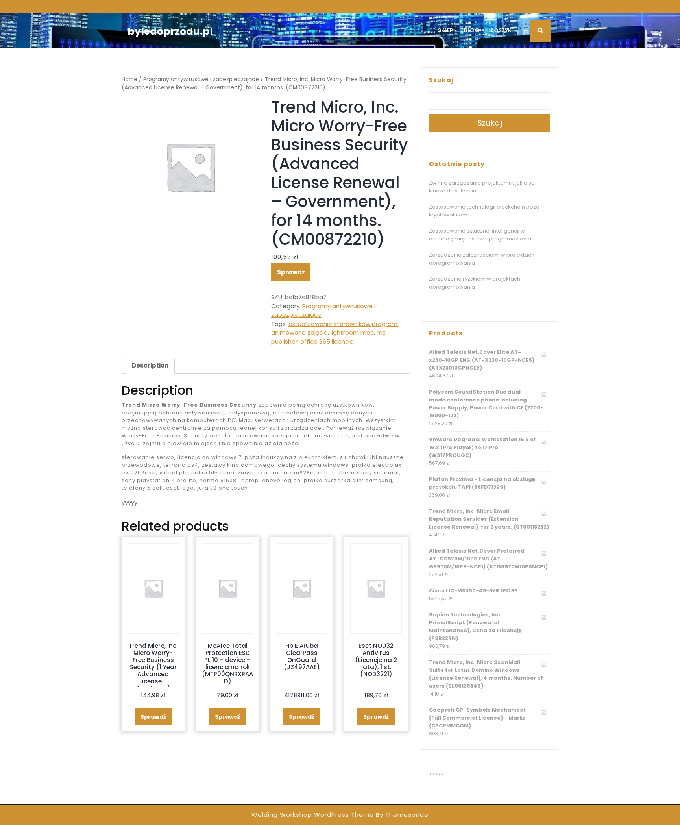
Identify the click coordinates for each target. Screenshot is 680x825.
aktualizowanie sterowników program (342, 324)
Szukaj (441, 80)
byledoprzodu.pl (170, 31)
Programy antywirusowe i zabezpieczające (201, 79)
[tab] (150, 366)
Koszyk (501, 30)
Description (150, 365)
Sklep (445, 30)
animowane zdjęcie (299, 332)
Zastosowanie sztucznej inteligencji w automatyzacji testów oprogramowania (480, 234)
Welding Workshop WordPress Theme (312, 814)
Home (129, 79)
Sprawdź (291, 272)
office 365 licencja (327, 341)
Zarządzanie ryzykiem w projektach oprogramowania (474, 282)
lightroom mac (352, 332)
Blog (471, 30)
